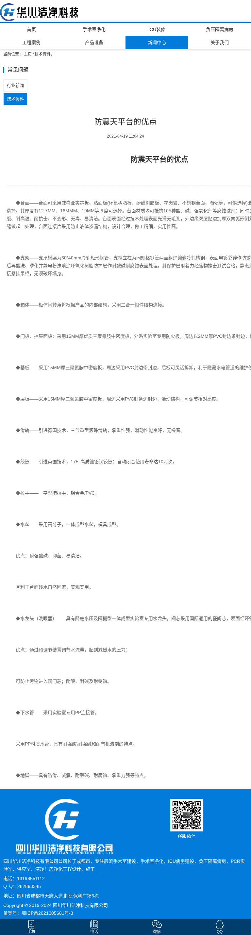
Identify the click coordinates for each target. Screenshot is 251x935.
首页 (31, 29)
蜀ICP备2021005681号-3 (47, 913)
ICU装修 (156, 29)
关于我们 (219, 42)
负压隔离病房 (219, 29)
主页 (28, 54)
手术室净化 (94, 29)
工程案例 (31, 42)
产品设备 (94, 42)
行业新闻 (15, 85)
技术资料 (42, 54)
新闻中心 (157, 42)
